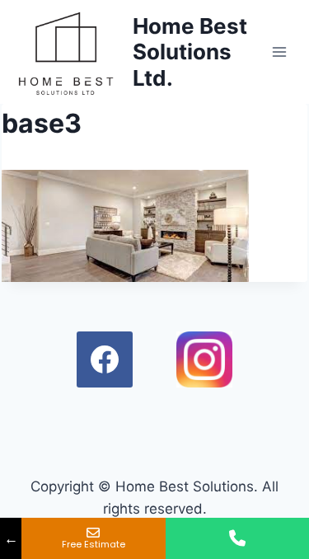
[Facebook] (105, 359)
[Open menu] (280, 51)
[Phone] (237, 538)
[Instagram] (204, 359)
